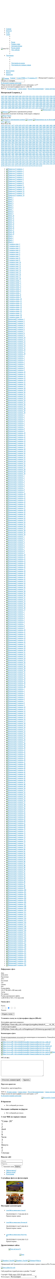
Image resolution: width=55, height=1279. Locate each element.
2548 (16, 135)
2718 (30, 158)
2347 (2, 96)
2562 (16, 137)
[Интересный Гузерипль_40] (15, 768)
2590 (16, 141)
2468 (9, 108)
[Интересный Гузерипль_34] (15, 603)
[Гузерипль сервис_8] (13, 295)
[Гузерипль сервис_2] (13, 283)
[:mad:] (25, 1052)
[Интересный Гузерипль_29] (15, 411)
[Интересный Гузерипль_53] (15, 794)
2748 (44, 162)
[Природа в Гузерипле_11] (15, 189)
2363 (16, 98)
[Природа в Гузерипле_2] (15, 171)
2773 (23, 165)
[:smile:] (26, 1042)
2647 (23, 148)
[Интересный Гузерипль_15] (15, 348)
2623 (50, 144)
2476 (2, 125)
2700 (2, 156)
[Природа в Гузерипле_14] (15, 195)
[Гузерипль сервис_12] (14, 303)
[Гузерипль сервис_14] (14, 307)
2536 (30, 133)
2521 (23, 131)
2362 (9, 98)
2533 (9, 133)
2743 (9, 162)
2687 (9, 154)
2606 (30, 143)
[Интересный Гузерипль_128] (16, 945)
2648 (30, 148)
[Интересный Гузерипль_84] (15, 857)
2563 (23, 137)
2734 (44, 160)
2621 (37, 144)
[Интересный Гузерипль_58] (15, 805)
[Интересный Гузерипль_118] (16, 926)
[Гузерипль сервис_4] (13, 287)
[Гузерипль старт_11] (13, 264)
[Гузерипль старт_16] (13, 274)
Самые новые (22, 89)
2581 (50, 139)
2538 (44, 133)
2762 (44, 164)
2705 (37, 156)
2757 (9, 164)
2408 (37, 104)
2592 (30, 141)
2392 (23, 102)
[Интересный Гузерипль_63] (15, 815)
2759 (23, 164)
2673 (9, 152)
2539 (50, 133)
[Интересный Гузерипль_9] (15, 335)
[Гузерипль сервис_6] (13, 291)
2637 (50, 146)
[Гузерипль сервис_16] (14, 311)
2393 (30, 102)
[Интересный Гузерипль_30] (15, 413)
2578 (30, 139)
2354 (50, 96)
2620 (30, 144)
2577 (23, 139)
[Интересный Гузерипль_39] (15, 766)
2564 (30, 137)
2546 (2, 135)
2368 (50, 98)
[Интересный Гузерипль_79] (15, 847)
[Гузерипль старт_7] (13, 256)
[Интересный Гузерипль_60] (15, 809)
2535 (23, 133)
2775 (37, 165)
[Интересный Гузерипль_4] (15, 325)
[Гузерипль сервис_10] (14, 299)
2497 (50, 127)
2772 (16, 165)
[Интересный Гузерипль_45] (15, 778)
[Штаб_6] (9, 207)
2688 (16, 154)
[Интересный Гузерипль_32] (15, 599)
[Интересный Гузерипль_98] (15, 886)
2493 (23, 127)
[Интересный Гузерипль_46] (15, 780)
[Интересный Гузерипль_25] (15, 402)
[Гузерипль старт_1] (13, 244)
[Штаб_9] (9, 214)
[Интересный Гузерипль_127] (16, 943)
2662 (30, 150)
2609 (50, 143)
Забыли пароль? (11, 1170)
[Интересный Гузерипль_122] (16, 935)
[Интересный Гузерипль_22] (15, 396)
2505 (9, 129)
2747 (37, 162)
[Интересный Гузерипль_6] (15, 329)
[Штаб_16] (10, 228)
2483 (50, 125)
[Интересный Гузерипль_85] (15, 859)
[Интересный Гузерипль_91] (15, 872)
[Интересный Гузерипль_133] (16, 955)
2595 (50, 141)
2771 (9, 165)
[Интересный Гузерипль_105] (16, 900)
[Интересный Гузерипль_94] (15, 878)
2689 (23, 154)
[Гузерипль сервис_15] (14, 309)
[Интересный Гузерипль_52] (15, 792)
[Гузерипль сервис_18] (14, 315)
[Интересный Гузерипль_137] (16, 963)
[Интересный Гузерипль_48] (15, 784)
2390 (9, 102)
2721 (50, 158)
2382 (50, 100)
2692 (44, 154)
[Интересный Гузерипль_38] (15, 687)
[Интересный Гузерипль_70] (15, 829)
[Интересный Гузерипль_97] (15, 884)
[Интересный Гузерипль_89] (15, 867)
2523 (37, 131)
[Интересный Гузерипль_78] (15, 845)
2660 (16, 150)
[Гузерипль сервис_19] (14, 317)
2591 (23, 141)
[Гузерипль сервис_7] (13, 293)
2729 (9, 160)
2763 (50, 164)
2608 (44, 143)
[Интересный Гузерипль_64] (15, 817)
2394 (37, 102)
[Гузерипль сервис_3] (13, 285)
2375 (2, 100)
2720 (44, 158)
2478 (16, 125)
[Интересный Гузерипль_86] (15, 861)
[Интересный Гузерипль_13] (15, 344)
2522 (30, 131)
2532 (2, 133)
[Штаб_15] (10, 226)
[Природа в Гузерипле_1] (15, 169)
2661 (23, 150)
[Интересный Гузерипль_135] (16, 959)
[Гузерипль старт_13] (13, 268)
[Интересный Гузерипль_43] (15, 774)
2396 (50, 102)
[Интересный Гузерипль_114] (16, 918)
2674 (16, 152)
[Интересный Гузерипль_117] (16, 924)
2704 (30, 156)
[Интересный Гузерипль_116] (16, 922)
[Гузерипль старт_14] (13, 270)
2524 (44, 131)
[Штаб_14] (10, 224)
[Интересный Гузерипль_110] (16, 910)
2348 (9, 96)
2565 (37, 137)
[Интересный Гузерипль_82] (15, 853)
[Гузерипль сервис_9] (13, 297)
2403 (2, 104)
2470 (23, 108)
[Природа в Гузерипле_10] (15, 187)
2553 (50, 135)
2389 (2, 102)
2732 (30, 160)
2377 (16, 100)
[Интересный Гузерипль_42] (15, 772)
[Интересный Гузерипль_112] (16, 914)
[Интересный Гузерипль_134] (16, 957)
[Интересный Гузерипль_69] (15, 827)
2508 (30, 129)
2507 (23, 129)
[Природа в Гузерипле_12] (15, 191)
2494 (30, 127)
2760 (30, 164)
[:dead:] (25, 1054)
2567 (50, 137)
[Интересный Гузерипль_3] (15, 323)
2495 (37, 127)
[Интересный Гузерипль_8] (15, 333)
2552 (44, 135)
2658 (2, 150)
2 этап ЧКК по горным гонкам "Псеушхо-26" (16, 1222)
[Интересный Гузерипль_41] (15, 770)
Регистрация (10, 1174)
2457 (30, 106)
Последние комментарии (36, 89)
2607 (37, 143)
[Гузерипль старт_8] (13, 258)
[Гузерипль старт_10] (13, 262)
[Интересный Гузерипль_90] (15, 870)
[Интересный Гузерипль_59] (15, 807)
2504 (2, 129)
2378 (23, 100)
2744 (16, 162)
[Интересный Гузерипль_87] (15, 863)
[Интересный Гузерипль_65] (15, 819)
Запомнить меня (9, 1167)
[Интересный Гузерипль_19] (15, 390)
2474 (50, 108)
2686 (2, 154)
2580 (44, 139)
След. (3, 121)
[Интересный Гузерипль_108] (16, 906)
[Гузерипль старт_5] (13, 252)
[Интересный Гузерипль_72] (15, 833)
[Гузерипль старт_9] (13, 260)
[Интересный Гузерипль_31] (15, 597)
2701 (9, 156)
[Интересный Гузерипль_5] (15, 327)
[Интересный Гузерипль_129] (16, 947)
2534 (16, 133)
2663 (37, 150)
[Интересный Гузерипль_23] (15, 398)
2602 (2, 143)
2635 (37, 146)
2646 (16, 148)
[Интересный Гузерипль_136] (16, 961)
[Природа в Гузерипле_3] (15, 173)
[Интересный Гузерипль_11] (15, 339)
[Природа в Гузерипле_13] (15, 193)
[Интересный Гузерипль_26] (15, 404)
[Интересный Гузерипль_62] (15, 813)
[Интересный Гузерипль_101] (16, 892)
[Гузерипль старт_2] (13, 246)
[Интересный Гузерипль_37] (15, 610)
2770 (2, 165)
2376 (9, 100)
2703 (23, 156)
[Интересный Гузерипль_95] (15, 880)
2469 (16, 108)
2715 (9, 158)
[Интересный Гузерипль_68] (15, 825)
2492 (16, 127)
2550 (30, 135)
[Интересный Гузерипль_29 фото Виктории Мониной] (15, 1192)
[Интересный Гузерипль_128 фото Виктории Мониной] (15, 1204)
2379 (30, 100)
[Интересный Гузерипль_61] (15, 811)
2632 (16, 146)
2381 (44, 100)
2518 (2, 131)
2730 (16, 160)
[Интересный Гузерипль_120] (16, 930)
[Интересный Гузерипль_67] (15, 823)
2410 (50, 104)
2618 (16, 144)
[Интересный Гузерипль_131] (16, 951)
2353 (44, 96)
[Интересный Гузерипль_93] (15, 876)
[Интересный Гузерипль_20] (15, 392)
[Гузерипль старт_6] (13, 254)
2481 (37, 125)
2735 (50, 160)
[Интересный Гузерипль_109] (16, 908)
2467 (2, 108)
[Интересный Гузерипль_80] (15, 849)
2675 (23, 152)
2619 (23, 144)
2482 (44, 125)
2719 (37, 158)
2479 (23, 125)
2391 (16, 102)
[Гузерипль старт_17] (13, 276)
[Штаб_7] (9, 209)
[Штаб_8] (9, 211)
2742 (2, 162)
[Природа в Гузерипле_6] (15, 179)
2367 (44, 98)
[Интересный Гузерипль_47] (15, 782)
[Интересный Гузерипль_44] (15, 776)
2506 (16, 129)
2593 (37, 141)
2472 (37, 108)
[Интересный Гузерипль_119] (16, 928)
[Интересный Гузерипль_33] (15, 601)
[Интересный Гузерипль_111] (16, 912)
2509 (37, 129)
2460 (50, 106)
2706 (44, 156)
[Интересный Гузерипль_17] (15, 352)
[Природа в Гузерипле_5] (15, 177)
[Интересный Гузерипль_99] (15, 888)
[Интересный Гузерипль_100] (16, 890)
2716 (16, 158)
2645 (9, 148)
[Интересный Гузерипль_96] (15, 882)
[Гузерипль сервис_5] (13, 289)
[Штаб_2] (9, 199)
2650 (44, 148)
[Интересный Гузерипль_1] (15, 319)
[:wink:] (25, 1048)
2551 (37, 135)
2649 (37, 148)
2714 (2, 158)
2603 (9, 143)
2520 (16, 131)
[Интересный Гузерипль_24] (15, 400)
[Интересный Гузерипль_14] (15, 346)
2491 (9, 127)
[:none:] (25, 1050)
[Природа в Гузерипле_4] (15, 175)
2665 (50, 150)
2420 (23, 106)
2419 (16, 106)
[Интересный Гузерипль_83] (15, 855)
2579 (37, 139)
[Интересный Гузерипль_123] (16, 937)
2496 (44, 127)
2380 (37, 100)
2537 (37, 133)
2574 (2, 139)
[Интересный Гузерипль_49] (15, 786)
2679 (50, 152)
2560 (2, 137)
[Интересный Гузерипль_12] (15, 341)
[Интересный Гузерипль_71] (15, 831)
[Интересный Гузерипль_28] (15, 408)
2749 (50, 162)
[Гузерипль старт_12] (13, 266)
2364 (23, 98)
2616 (2, 144)
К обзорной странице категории (11, 83)
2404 (9, 104)
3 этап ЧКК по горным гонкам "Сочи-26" (16, 1210)
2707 (50, 156)
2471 (30, 108)
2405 (16, 104)
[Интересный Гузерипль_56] (15, 800)
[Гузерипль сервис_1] (13, 281)
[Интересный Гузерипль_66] (15, 821)
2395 (44, 102)
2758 (16, 164)
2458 (37, 106)
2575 (9, 139)
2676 (30, 152)
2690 (30, 154)
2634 (30, 146)
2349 (16, 96)
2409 (44, 104)
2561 (9, 137)
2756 (2, 164)
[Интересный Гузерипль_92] (15, 874)
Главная (12, 78)
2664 (44, 150)
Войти (17, 1167)
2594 (44, 141)
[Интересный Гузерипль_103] (16, 896)
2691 (37, 154)
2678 (44, 152)
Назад (9, 116)
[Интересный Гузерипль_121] (16, 932)
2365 (30, 98)
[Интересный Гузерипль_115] (16, 920)
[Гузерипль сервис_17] (14, 313)
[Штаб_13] (10, 222)
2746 (30, 162)
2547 (9, 135)
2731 (23, 160)
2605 (23, 143)
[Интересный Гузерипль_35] (15, 605)
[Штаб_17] (10, 230)
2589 (9, 141)
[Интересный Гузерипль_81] (15, 851)
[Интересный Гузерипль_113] (16, 916)
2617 (9, 144)
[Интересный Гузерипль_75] (15, 839)
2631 (9, 146)
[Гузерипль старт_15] (13, 272)
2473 (44, 108)
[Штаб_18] (10, 232)
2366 (37, 98)
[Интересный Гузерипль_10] (15, 337)
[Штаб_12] (10, 220)
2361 (2, 98)
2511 (50, 129)
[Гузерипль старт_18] (13, 279)
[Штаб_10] (10, 216)
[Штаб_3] (9, 201)
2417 (2, 106)
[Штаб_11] (10, 218)
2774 (30, 165)
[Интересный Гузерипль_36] (15, 608)
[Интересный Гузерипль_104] (16, 898)
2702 (16, 156)
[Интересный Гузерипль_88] (15, 865)
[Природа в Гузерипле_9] (15, 185)
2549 (23, 135)
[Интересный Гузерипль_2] (13, 119)
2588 (2, 141)
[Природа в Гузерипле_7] (15, 181)
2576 (16, 139)
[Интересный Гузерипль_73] (15, 835)
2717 (23, 158)
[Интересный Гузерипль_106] (16, 902)
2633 (23, 146)
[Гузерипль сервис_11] (14, 301)
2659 (9, 150)
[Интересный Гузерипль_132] (16, 953)
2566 (44, 137)
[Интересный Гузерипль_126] (16, 941)
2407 (30, 104)
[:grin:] (26, 1046)
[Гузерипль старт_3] (13, 248)
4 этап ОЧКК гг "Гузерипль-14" (27, 78)
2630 (2, 146)
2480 (30, 125)
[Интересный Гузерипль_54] (15, 796)
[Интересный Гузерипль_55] (15, 798)
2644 (2, 148)
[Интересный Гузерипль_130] (16, 949)
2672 (2, 152)
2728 (2, 160)
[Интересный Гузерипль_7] (15, 331)
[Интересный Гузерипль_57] (15, 803)
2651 (50, 148)
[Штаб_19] (10, 234)
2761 (37, 164)
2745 (23, 162)
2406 (23, 104)
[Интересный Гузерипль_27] (15, 406)
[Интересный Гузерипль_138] (16, 965)
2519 (9, 131)
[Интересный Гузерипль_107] (16, 904)
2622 (44, 144)
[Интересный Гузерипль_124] (16, 939)
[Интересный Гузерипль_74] (15, 837)
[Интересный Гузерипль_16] (15, 350)
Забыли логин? (11, 1172)
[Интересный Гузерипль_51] (15, 790)
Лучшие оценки (12, 89)
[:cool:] (25, 1044)
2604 (16, 143)
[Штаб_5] (9, 205)
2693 (50, 154)
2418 (9, 106)
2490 (2, 127)
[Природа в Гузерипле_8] (15, 183)
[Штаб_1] (9, 197)
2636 (44, 146)
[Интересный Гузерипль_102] (16, 894)
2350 (23, 96)
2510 (44, 129)
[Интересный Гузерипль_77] (15, 843)
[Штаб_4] (9, 203)
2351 (30, 96)
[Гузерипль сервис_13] (14, 305)
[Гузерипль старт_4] (13, 250)
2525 (50, 131)
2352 (37, 96)
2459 (44, 106)
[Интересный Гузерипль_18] (15, 354)
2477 (9, 125)
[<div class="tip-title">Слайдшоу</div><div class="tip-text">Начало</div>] (4, 112)
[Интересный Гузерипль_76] (15, 841)
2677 (37, 152)
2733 (37, 160)
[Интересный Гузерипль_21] (15, 394)
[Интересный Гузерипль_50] (15, 788)
